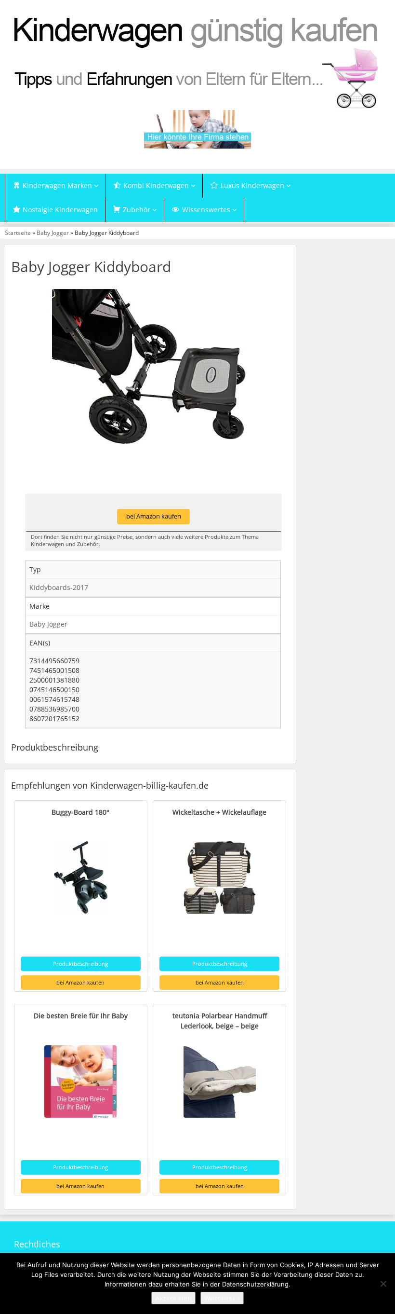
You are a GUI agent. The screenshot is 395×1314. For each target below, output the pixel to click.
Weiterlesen (222, 1298)
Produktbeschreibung (80, 963)
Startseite (18, 232)
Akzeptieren (173, 1298)
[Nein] (383, 1283)
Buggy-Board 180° (80, 812)
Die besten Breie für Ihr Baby (81, 1015)
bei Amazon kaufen (153, 516)
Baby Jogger (53, 232)
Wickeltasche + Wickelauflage (219, 812)
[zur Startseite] (197, 62)
